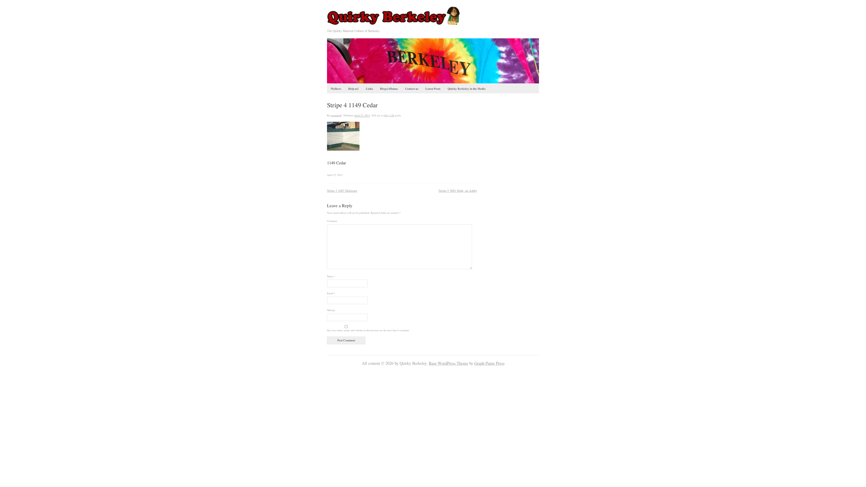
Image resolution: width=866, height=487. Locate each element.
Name (331, 276)
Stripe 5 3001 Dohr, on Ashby (458, 190)
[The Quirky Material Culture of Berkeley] (395, 25)
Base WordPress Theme (448, 363)
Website (331, 310)
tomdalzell (336, 115)
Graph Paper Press (489, 363)
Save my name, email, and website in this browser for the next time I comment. (368, 330)
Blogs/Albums (389, 88)
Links (369, 88)
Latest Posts (432, 88)
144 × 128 (388, 115)
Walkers (336, 88)
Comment (332, 221)
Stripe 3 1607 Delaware (342, 190)
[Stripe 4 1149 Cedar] (343, 149)
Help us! (353, 88)
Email (331, 293)
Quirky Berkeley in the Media (467, 88)
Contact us (411, 88)
